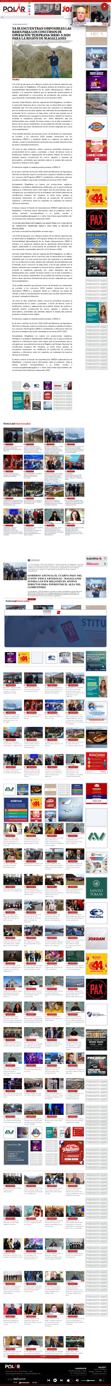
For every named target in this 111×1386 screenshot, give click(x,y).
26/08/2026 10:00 (11, 1116)
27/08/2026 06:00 (73, 912)
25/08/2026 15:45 (11, 1349)
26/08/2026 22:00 (73, 963)
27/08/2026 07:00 (52, 912)
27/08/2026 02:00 (73, 937)
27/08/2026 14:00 (73, 861)
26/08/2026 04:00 (52, 1185)
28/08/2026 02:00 (51, 471)
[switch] (70, 1380)
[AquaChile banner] (16, 1164)
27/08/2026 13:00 (11, 886)
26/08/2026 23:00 (52, 963)
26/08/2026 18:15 (32, 1040)
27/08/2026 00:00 (32, 963)
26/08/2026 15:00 (73, 1065)
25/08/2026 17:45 (52, 1283)
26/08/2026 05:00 (32, 1185)
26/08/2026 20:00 (73, 988)
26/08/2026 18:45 (73, 1014)
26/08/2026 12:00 (52, 1091)
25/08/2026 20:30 (52, 1251)
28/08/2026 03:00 (30, 471)
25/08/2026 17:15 (73, 1283)
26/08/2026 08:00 (52, 1116)
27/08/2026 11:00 (52, 886)
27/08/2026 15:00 (32, 861)
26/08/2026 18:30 (11, 1040)
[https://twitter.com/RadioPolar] (29, 8)
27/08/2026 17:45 (51, 525)
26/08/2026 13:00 (32, 1091)
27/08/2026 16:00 (11, 861)
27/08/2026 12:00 (32, 886)
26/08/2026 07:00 (73, 1116)
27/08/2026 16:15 (73, 835)
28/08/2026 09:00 (11, 685)
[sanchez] (72, 1164)
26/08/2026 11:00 (73, 1091)
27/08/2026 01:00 (11, 963)
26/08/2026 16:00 (52, 1065)
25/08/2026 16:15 (52, 1316)
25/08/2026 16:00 (73, 1316)
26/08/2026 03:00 (73, 1185)
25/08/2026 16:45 (32, 1316)
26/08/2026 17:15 (11, 1065)
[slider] (20, 1383)
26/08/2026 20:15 (52, 988)
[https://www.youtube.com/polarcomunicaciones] (29, 14)
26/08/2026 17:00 (32, 1065)
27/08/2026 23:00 (30, 498)
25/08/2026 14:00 (73, 1349)
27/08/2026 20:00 (10, 525)
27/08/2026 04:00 (32, 937)
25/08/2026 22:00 (11, 1251)
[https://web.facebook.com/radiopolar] (29, 6)
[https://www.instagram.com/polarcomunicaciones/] (29, 11)
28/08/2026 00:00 (10, 498)
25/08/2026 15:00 (52, 1349)
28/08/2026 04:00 (10, 471)
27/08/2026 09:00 (11, 912)
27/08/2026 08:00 (32, 912)
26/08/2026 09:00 (32, 1116)
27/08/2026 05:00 (11, 937)
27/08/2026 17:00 (32, 835)
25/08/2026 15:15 (32, 1349)
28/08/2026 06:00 (51, 444)
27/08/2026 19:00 (30, 525)
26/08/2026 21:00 (11, 988)
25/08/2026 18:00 (32, 1283)
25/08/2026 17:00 (11, 1316)
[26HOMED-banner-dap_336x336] (70, 821)
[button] (104, 6)
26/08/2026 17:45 (73, 1040)
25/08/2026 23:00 (73, 1218)
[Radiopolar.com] (2, 17)
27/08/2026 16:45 (52, 835)
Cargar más (43, 1356)
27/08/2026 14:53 (52, 861)
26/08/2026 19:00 (52, 1014)
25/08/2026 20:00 (73, 1251)
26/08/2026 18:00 (52, 1040)
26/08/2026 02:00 (11, 1218)
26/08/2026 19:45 (11, 1014)
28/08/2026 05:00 (71, 444)
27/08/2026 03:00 (52, 937)
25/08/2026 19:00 (11, 1283)
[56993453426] (29, 4)
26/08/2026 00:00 (52, 1218)
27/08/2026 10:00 (73, 886)
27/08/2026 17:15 (71, 525)
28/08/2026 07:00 (30, 444)
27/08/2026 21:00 (71, 498)
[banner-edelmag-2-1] (16, 821)
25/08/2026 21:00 (32, 1251)
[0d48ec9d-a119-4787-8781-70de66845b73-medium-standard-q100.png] (14, 13)
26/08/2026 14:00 (11, 1091)
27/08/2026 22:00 (51, 498)
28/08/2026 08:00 (10, 444)
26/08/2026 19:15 (32, 1014)
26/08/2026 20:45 (32, 988)
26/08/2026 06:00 (11, 1185)
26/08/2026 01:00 (32, 1218)
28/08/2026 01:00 (71, 471)
